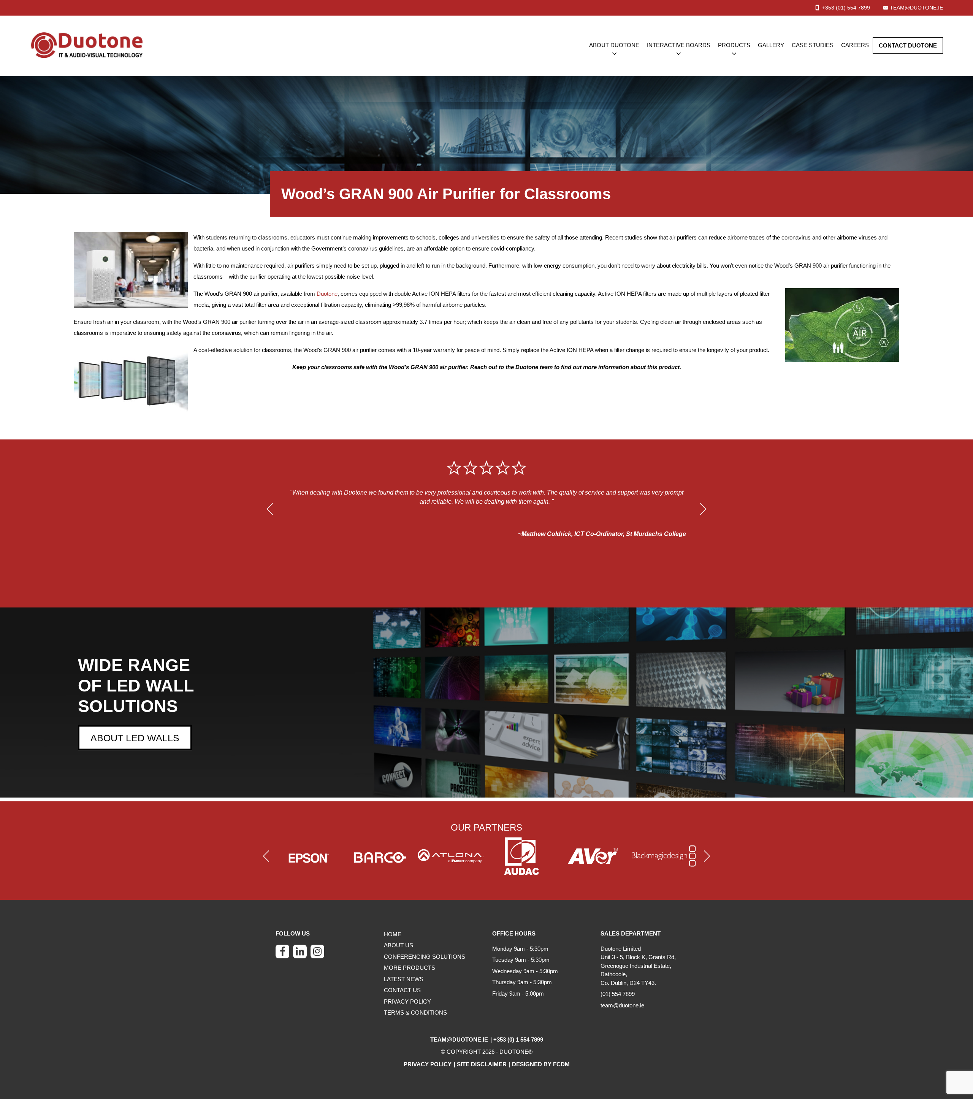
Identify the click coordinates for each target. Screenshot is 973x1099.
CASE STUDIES (813, 45)
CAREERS (855, 45)
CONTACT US (402, 990)
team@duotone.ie (916, 8)
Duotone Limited (621, 948)
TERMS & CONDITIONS (415, 1012)
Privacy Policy (428, 1064)
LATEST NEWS (403, 979)
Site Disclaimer (482, 1064)
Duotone (327, 293)
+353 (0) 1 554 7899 (518, 1039)
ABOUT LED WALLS (134, 738)
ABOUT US (398, 945)
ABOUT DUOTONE (614, 45)
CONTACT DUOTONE (908, 45)
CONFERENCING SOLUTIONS (424, 956)
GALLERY (771, 45)
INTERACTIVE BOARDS (678, 45)
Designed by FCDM (541, 1064)
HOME (392, 934)
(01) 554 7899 (618, 994)
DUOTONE (513, 1051)
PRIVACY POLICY (407, 1001)
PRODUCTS (734, 45)
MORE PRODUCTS (409, 967)
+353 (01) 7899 (846, 8)
